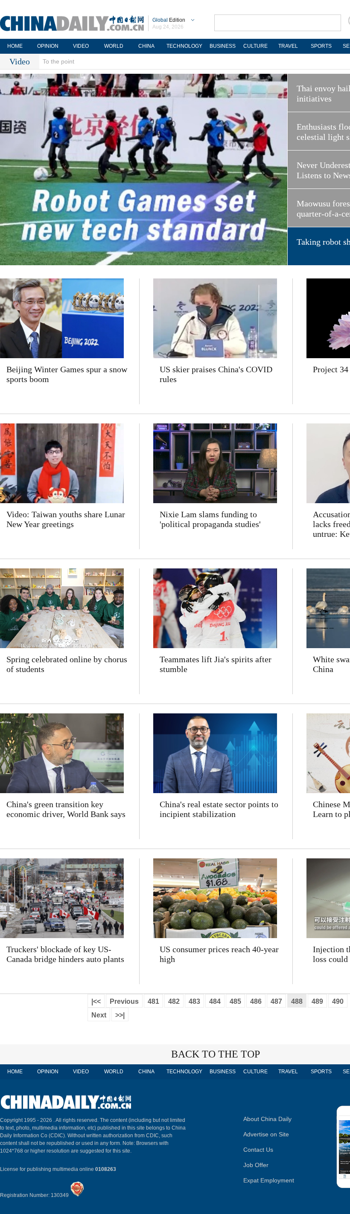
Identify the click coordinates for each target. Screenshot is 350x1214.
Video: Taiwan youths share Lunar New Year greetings (65, 519)
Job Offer (255, 1165)
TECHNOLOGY (184, 46)
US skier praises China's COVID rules (216, 374)
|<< (96, 1001)
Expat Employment (268, 1180)
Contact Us (258, 1149)
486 (256, 1001)
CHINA (146, 46)
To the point (58, 61)
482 (174, 1001)
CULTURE (255, 46)
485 (235, 1001)
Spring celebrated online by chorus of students (66, 664)
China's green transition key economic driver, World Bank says (65, 809)
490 (338, 1001)
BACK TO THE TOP (215, 1054)
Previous (124, 1001)
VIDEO (81, 46)
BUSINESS (223, 46)
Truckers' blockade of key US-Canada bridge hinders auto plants (65, 954)
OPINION (47, 46)
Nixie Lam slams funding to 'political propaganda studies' (210, 519)
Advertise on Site (266, 1134)
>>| (120, 1015)
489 (317, 1001)
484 (215, 1001)
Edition (168, 20)
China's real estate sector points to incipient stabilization (219, 809)
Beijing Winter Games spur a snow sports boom (66, 374)
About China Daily (267, 1118)
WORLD (113, 46)
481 (153, 1001)
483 (194, 1001)
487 (276, 1001)
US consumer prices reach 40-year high (219, 954)
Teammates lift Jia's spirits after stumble (215, 664)
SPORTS (321, 46)
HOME (15, 46)
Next (98, 1015)
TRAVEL (288, 46)
